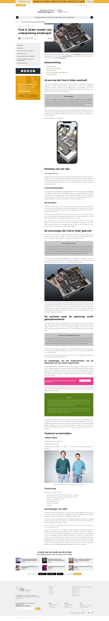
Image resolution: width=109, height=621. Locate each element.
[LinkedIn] (92, 613)
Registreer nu (27, 95)
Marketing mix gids (76, 588)
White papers (74, 590)
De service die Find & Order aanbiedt (25, 50)
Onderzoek (58, 17)
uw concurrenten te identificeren (86, 191)
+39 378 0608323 (84, 607)
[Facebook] (83, 613)
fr (78, 5)
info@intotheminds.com (76, 612)
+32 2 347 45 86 (52, 607)
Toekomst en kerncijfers (51, 74)
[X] (86, 613)
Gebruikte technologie (51, 70)
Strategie (42, 17)
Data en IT (52, 17)
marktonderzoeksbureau (30, 595)
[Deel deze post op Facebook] (25, 71)
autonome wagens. (48, 538)
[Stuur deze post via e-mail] (34, 71)
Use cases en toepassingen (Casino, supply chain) (57, 72)
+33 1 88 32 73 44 (68, 607)
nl (81, 5)
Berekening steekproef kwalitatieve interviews (81, 586)
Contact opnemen (76, 591)
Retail (59, 574)
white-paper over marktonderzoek (63, 191)
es (92, 5)
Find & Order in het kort (51, 66)
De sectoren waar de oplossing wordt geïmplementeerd (25, 59)
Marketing (37, 17)
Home (17, 22)
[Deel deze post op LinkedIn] (28, 71)
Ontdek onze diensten (76, 595)
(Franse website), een (82, 54)
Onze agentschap (70, 17)
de (86, 5)
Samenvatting (20, 48)
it (89, 5)
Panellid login (74, 593)
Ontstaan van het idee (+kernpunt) (53, 68)
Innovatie (47, 17)
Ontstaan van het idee (21, 53)
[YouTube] (89, 613)
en (84, 5)
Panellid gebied (20, 5)
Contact (63, 17)
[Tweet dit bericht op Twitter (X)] (22, 71)
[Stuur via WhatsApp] (31, 71)
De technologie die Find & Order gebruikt (26, 56)
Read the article (84, 380)
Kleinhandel (51, 574)
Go (37, 608)
